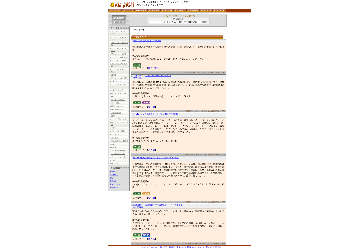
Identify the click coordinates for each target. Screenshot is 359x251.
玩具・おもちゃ (117, 106)
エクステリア (116, 134)
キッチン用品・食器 (118, 119)
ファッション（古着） (119, 54)
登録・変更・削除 (165, 247)
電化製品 (114, 138)
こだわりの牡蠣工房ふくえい (158, 76)
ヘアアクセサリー (118, 90)
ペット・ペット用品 (118, 157)
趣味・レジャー (117, 109)
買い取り (114, 163)
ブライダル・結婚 (118, 150)
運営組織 (217, 247)
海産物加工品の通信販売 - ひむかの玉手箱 (163, 205)
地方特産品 (153, 68)
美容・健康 (115, 103)
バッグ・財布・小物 (118, 93)
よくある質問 (185, 247)
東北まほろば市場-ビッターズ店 (147, 41)
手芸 (113, 128)
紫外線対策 (114, 187)
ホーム (141, 247)
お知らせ (193, 247)
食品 (113, 144)
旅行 (111, 178)
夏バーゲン (114, 175)
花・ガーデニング (118, 154)
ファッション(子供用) (119, 78)
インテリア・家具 (118, 131)
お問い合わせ (209, 247)
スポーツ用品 (116, 113)
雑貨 (113, 116)
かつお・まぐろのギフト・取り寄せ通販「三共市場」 (156, 114)
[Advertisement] (238, 56)
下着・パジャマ (117, 81)
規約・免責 (176, 247)
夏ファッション (116, 184)
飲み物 (113, 147)
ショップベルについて (151, 247)
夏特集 (112, 171)
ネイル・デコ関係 (118, 100)
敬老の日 (113, 181)
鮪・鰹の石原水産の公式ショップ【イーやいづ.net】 (156, 158)
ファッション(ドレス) (119, 57)
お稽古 (113, 75)
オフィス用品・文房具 (119, 141)
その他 (113, 160)
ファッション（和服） (119, 60)
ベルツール (200, 247)
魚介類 (151, 107)
